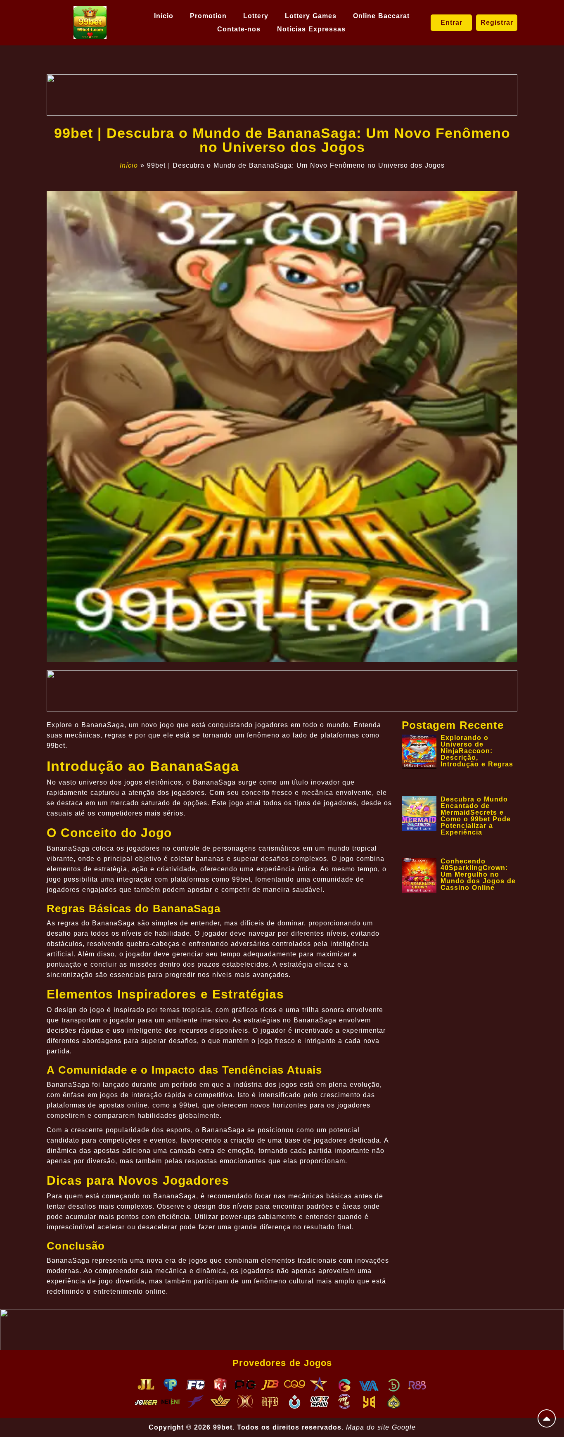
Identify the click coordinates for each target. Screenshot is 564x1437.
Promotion (208, 15)
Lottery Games (311, 15)
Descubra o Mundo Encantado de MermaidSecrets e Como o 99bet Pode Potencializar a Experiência (476, 816)
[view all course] (547, 1418)
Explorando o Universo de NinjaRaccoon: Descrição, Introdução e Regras (477, 751)
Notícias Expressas (311, 29)
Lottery (255, 15)
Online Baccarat (381, 15)
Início (163, 15)
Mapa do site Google (381, 1427)
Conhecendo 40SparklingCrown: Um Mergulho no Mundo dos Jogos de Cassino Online (478, 874)
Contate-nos (239, 29)
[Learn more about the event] (282, 95)
